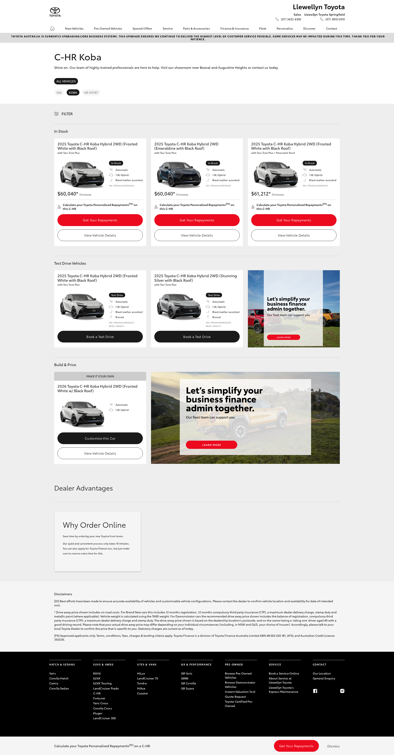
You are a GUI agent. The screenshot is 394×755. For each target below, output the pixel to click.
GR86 (185, 678)
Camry (53, 683)
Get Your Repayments (100, 219)
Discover (309, 28)
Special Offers (142, 28)
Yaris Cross (100, 703)
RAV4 (97, 673)
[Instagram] (342, 690)
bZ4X (97, 678)
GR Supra (187, 688)
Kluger (97, 713)
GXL (59, 92)
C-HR (97, 693)
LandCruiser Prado (106, 688)
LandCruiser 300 (104, 718)
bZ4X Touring (102, 683)
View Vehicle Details (100, 235)
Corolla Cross (102, 708)
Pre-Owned (234, 664)
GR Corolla (188, 683)
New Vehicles (74, 28)
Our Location (322, 673)
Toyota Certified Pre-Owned (239, 703)
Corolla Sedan (59, 688)
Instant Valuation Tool (240, 691)
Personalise (285, 28)
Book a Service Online (284, 673)
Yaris (52, 673)
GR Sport (91, 92)
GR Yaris (186, 673)
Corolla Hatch (59, 678)
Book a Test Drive (100, 336)
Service (168, 28)
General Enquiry (324, 678)
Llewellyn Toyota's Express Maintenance (283, 689)
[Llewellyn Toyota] (55, 12)
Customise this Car (100, 438)
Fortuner (99, 698)
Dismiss (333, 746)
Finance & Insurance (234, 28)
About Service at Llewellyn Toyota (280, 680)
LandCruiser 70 (147, 678)
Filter (67, 113)
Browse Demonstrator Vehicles (240, 684)
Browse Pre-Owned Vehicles (238, 675)
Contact (331, 28)
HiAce (141, 688)
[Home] (52, 28)
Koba (73, 92)
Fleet (262, 28)
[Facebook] (315, 690)
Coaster (142, 693)
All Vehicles (66, 81)
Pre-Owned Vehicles (108, 28)
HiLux (141, 673)
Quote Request (235, 696)
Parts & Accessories (196, 28)
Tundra (142, 683)
